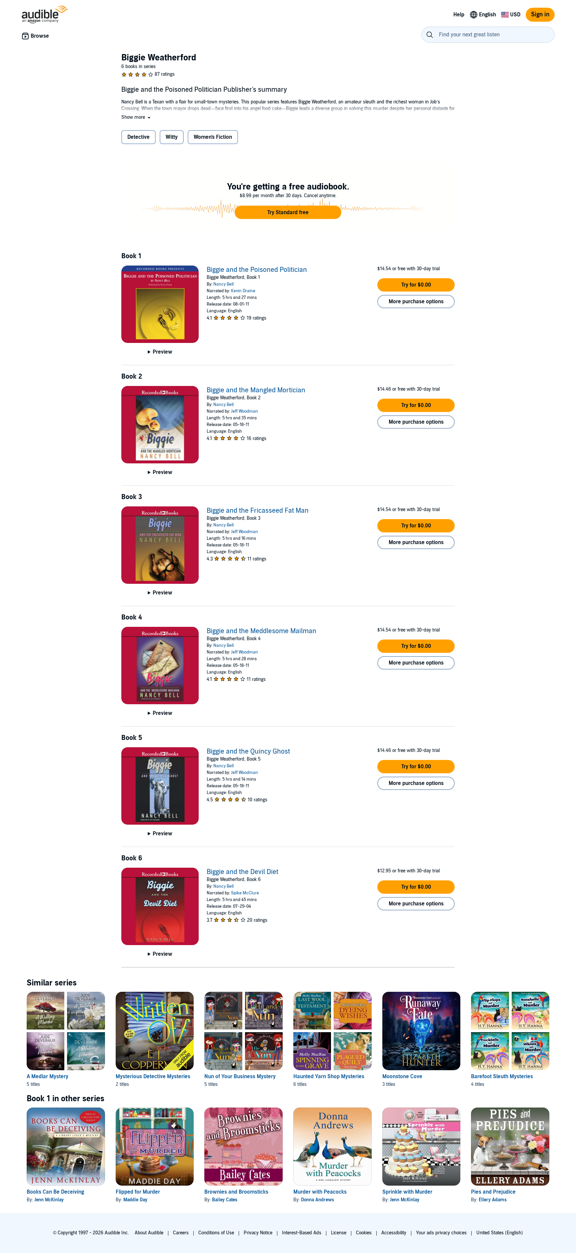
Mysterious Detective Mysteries (153, 1076)
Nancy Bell (223, 284)
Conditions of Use (216, 1233)
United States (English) (499, 1233)
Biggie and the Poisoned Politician (257, 270)
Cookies (364, 1233)
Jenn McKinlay (49, 1200)
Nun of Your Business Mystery (240, 1076)
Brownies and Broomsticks (236, 1192)
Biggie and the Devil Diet (242, 872)
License (338, 1233)
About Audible (149, 1233)
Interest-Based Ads (301, 1233)
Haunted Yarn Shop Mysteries (328, 1076)
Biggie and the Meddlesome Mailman (261, 631)
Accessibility (393, 1233)
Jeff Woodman (244, 411)
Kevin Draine (243, 291)
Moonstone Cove (402, 1076)
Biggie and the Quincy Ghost (248, 752)
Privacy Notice (258, 1233)
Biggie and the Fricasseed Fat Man (258, 511)
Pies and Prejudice (493, 1192)
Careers (181, 1233)
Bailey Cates (224, 1200)
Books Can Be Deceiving (55, 1192)
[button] (136, 117)
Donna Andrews (317, 1200)
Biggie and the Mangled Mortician (256, 390)
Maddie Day (135, 1200)
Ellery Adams (493, 1200)
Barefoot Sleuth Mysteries (502, 1076)
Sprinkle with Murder (407, 1192)
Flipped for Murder (138, 1192)
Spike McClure (245, 893)
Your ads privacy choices (441, 1233)
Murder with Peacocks (320, 1192)
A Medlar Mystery (47, 1076)
